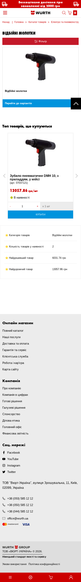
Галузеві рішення (13, 407)
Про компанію (11, 388)
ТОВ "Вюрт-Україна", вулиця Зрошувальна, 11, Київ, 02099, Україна (40, 485)
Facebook (13, 452)
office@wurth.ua (17, 518)
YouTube (12, 459)
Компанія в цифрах (15, 394)
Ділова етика (11, 420)
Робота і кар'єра (13, 362)
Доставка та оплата (15, 343)
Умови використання (14, 564)
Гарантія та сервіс (14, 350)
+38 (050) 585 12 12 (20, 505)
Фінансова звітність (15, 433)
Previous (9, 175)
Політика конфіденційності (44, 564)
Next (74, 175)
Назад (5, 22)
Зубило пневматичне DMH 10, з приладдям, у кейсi (34, 179)
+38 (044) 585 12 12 (20, 511)
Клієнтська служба (15, 356)
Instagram (13, 465)
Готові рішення (12, 401)
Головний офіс (12, 427)
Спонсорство (11, 414)
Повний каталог (12, 330)
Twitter (11, 472)
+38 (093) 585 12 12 (20, 498)
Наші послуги (11, 337)
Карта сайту (10, 369)
